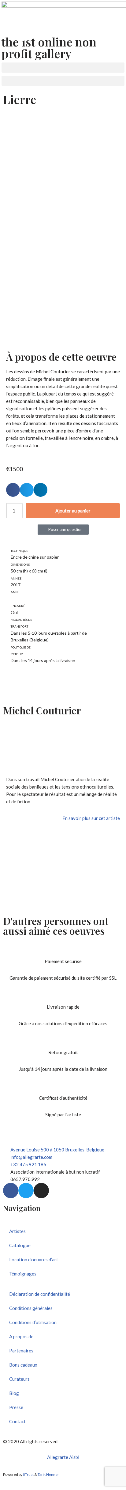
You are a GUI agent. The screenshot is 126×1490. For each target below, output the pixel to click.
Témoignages (22, 1273)
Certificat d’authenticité (63, 1098)
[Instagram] (41, 1190)
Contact (17, 1421)
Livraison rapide (63, 1007)
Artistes (17, 1231)
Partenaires (21, 1350)
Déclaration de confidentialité (39, 1294)
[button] (63, 67)
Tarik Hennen (49, 1474)
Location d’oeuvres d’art (33, 1259)
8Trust (28, 1474)
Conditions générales (31, 1308)
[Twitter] (26, 1190)
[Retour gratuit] (63, 1041)
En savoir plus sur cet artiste (91, 818)
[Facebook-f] (10, 1190)
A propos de (21, 1336)
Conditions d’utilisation (33, 1322)
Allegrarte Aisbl (63, 1457)
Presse (16, 1407)
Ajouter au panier (73, 510)
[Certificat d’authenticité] (63, 1086)
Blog (14, 1393)
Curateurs (19, 1379)
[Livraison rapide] (63, 995)
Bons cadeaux (23, 1365)
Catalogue (20, 1245)
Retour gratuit (63, 1052)
